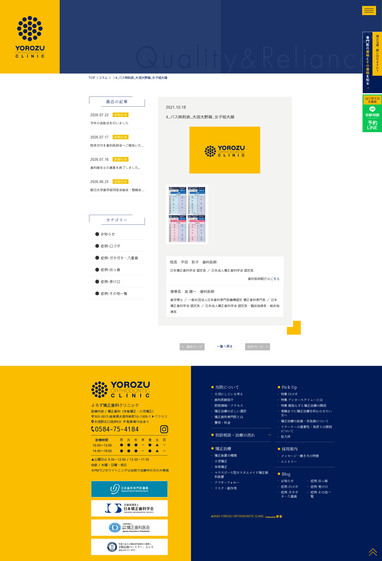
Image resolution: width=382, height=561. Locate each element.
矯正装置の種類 (225, 455)
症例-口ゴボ (289, 487)
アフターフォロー (226, 483)
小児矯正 (220, 461)
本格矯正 (220, 467)
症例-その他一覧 (321, 494)
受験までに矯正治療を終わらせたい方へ (306, 413)
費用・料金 (222, 423)
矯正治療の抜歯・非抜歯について (305, 421)
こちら (275, 278)
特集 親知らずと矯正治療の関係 (303, 406)
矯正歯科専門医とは (228, 417)
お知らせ (287, 481)
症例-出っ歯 (319, 481)
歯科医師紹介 (224, 400)
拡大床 (285, 437)
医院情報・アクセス (228, 406)
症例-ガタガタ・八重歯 (289, 494)
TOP (91, 77)
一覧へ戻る (225, 346)
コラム (103, 77)
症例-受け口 (319, 487)
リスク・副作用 (225, 488)
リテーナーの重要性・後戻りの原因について (306, 429)
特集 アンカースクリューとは (302, 400)
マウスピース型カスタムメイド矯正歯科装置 (241, 475)
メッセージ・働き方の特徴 (300, 456)
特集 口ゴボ (289, 394)
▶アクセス (160, 416)
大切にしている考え (228, 394)
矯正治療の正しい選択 (230, 411)
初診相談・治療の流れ (235, 435)
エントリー (289, 462)
